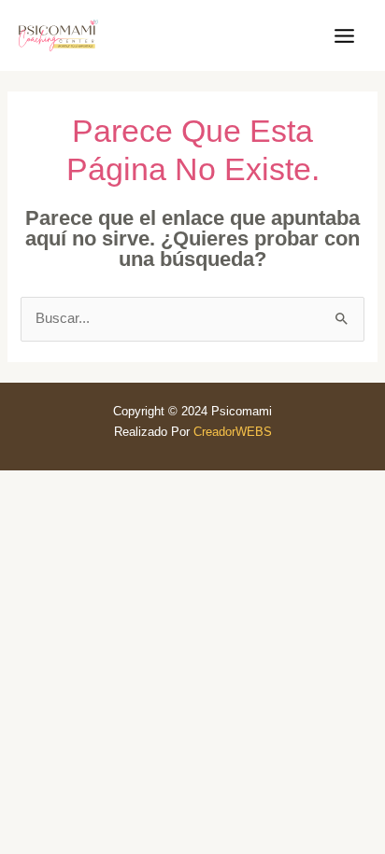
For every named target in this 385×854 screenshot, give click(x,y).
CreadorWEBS (232, 432)
